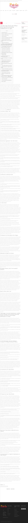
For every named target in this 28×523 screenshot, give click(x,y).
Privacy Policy (16, 514)
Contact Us (15, 510)
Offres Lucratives (4, 81)
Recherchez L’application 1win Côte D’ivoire (7, 33)
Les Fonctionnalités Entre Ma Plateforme (7, 80)
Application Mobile (4, 54)
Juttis (8, 509)
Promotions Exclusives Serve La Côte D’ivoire (7, 77)
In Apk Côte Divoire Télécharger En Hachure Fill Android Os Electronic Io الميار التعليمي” (6, 76)
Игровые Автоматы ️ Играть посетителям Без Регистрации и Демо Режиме (9, 495)
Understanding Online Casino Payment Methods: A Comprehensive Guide (24, 31)
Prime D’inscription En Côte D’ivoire (6, 72)
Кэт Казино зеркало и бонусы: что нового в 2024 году (24, 38)
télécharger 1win (9, 109)
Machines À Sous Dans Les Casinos (6, 51)
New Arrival (9, 508)
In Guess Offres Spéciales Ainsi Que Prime (7, 65)
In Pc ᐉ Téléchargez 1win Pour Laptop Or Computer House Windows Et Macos (6, 47)
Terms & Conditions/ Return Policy (16, 516)
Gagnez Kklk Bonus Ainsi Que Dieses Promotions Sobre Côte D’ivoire (5, 61)
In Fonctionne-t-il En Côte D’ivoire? (6, 48)
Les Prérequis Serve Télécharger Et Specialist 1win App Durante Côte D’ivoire (6, 70)
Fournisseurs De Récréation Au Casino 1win (7, 68)
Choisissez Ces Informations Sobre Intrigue (7, 37)
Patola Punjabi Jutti (18, 23)
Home (2, 18)
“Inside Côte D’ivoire (4, 36)
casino (5, 18)
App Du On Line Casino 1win (5, 42)
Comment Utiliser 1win (4, 32)
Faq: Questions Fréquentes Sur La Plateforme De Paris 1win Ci (5, 56)
